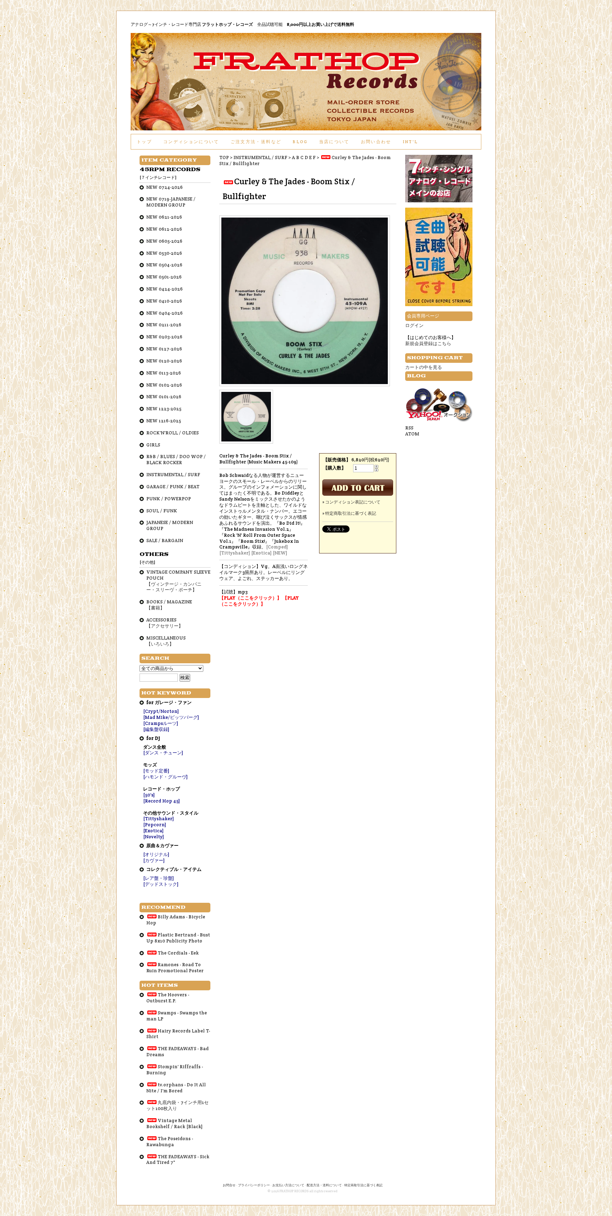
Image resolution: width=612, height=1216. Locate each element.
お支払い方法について (288, 1185)
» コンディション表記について (351, 502)
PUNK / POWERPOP (168, 499)
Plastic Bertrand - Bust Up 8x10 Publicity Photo (178, 938)
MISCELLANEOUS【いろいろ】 (166, 641)
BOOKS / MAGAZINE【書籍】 (169, 605)
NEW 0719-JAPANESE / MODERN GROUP (171, 202)
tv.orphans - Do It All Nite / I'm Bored (176, 1088)
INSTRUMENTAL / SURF (260, 157)
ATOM (412, 434)
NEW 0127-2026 (164, 349)
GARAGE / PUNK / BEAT (172, 487)
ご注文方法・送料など (256, 141)
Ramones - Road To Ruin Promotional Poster (175, 968)
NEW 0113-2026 (163, 373)
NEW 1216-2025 (163, 421)
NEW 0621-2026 (164, 217)
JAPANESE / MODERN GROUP (169, 525)
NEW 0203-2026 (164, 337)
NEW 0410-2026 (164, 301)
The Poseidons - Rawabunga (169, 1142)
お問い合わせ (376, 141)
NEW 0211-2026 (163, 325)
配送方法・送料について (324, 1185)
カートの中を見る (423, 367)
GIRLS (153, 445)
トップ (144, 141)
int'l (410, 141)
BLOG (300, 141)
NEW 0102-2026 (164, 385)
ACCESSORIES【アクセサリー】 (164, 623)
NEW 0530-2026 (164, 253)
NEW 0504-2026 (164, 265)
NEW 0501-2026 (164, 277)
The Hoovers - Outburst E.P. (167, 998)
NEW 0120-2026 (164, 361)
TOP (224, 157)
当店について (334, 141)
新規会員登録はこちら (428, 343)
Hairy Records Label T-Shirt (178, 1034)
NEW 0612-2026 (164, 229)
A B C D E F (304, 157)
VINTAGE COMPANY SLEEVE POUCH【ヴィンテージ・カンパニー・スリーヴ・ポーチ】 (178, 581)
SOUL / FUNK (161, 511)
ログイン (414, 325)
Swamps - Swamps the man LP (176, 1016)
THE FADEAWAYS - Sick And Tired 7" (177, 1160)
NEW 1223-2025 (163, 409)
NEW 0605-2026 (164, 241)
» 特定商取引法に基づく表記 (349, 513)
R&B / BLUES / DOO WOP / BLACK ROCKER (176, 460)
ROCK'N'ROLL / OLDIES (172, 433)
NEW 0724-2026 (164, 187)
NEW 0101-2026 (163, 397)
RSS (409, 428)
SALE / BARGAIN (164, 540)
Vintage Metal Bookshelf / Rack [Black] (174, 1124)
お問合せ (229, 1185)
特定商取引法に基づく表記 (363, 1185)
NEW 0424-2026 (164, 289)
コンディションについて (191, 141)
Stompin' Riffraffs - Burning (174, 1070)
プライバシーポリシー (254, 1185)
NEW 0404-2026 (164, 313)
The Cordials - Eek (178, 953)
